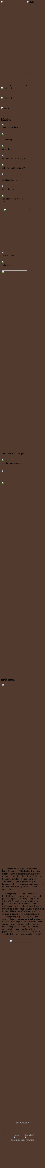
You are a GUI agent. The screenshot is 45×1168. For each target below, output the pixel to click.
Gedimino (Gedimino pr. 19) (28, 39)
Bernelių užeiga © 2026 (16, 1165)
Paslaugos (10, 47)
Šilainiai (25, 1145)
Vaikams (35, 72)
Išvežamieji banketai (19, 70)
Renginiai (10, 75)
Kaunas (14, 26)
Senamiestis (25, 1147)
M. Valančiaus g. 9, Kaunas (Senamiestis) (26, 56)
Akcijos (31, 85)
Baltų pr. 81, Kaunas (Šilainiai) (28, 52)
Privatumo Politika (25, 1162)
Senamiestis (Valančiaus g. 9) (27, 29)
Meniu (8, 16)
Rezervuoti (17, 85)
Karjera (9, 85)
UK (12, 44)
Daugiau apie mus (9, 936)
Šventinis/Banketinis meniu (13, 665)
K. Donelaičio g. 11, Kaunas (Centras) (26, 61)
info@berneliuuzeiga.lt (25, 1132)
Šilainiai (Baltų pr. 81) (26, 26)
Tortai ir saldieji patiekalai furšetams (22, 476)
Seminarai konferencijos (21, 72)
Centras (24, 1150)
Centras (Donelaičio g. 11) (26, 32)
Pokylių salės (16, 50)
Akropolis (25, 1152)
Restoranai (10, 24)
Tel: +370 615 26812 (25, 1130)
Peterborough (21, 44)
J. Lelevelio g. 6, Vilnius (25, 67)
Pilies (25, 1155)
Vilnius (13, 39)
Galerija (25, 85)
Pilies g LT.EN (35, 210)
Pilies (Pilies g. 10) (23, 42)
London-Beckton (35, 44)
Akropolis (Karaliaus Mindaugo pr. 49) (29, 35)
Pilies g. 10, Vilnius (23, 65)
